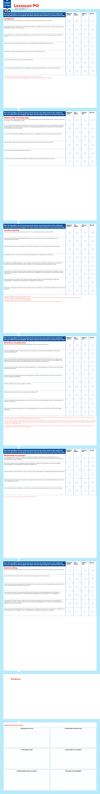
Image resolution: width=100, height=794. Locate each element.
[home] (7, 6)
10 (37, 391)
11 (64, 471)
